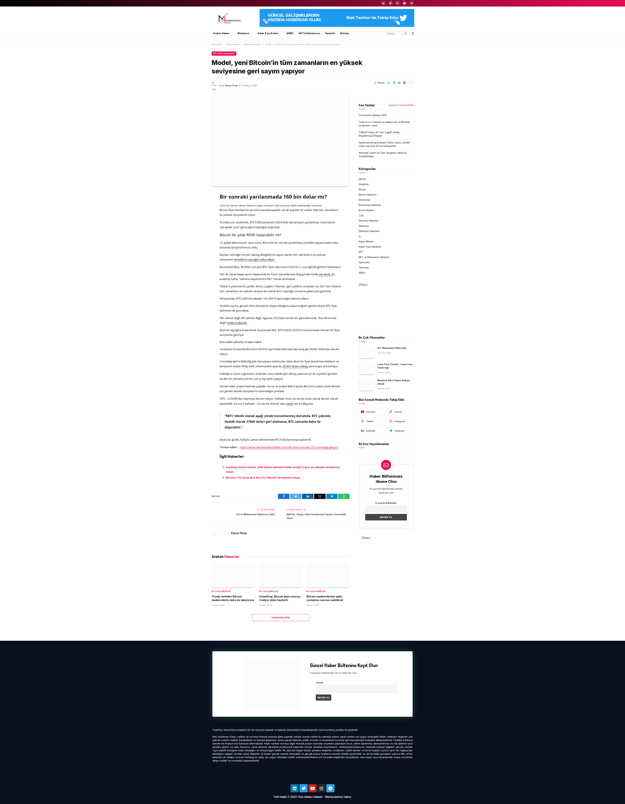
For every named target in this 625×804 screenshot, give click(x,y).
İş (360, 236)
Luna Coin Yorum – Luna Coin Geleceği (395, 366)
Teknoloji (364, 267)
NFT (361, 252)
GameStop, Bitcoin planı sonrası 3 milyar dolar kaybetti (279, 598)
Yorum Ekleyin (280, 617)
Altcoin (362, 179)
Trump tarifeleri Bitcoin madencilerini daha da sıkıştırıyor (233, 598)
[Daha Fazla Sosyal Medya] (410, 82)
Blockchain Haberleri (370, 205)
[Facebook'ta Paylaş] (394, 82)
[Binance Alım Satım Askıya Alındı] (367, 384)
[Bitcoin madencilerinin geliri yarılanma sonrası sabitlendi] (328, 575)
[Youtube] (312, 788)
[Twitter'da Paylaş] (399, 82)
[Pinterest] (200, 227)
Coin (361, 215)
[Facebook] (200, 202)
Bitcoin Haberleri (224, 53)
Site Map (217, 774)
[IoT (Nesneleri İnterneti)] (367, 352)
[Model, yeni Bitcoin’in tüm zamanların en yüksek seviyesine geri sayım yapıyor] (281, 141)
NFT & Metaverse (309, 33)
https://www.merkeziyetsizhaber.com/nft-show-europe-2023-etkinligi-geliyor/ (289, 447)
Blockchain (364, 200)
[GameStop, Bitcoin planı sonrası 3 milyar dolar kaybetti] (280, 575)
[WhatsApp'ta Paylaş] (388, 82)
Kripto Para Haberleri (370, 246)
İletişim (344, 33)
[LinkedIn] (200, 219)
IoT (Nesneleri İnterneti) (391, 348)
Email (320, 682)
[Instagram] (321, 788)
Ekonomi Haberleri (368, 220)
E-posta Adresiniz (386, 503)
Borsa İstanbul (366, 210)
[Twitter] (200, 210)
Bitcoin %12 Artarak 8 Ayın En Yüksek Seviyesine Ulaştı (263, 477)
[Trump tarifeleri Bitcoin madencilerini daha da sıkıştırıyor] (233, 575)
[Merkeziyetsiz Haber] (230, 18)
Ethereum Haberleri (369, 231)
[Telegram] (330, 788)
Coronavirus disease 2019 (373, 115)
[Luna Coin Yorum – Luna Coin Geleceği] (367, 368)
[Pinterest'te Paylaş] (404, 82)
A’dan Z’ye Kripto (267, 33)
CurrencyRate (405, 105)
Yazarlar (330, 33)
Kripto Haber (221, 33)
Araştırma (363, 184)
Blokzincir (244, 33)
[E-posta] (200, 235)
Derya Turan (231, 85)
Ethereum (364, 226)
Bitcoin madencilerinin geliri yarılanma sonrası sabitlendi (324, 598)
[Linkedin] (295, 788)
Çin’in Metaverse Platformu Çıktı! (255, 514)
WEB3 (289, 33)
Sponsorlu (364, 262)
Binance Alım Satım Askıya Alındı (393, 382)
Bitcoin (362, 189)
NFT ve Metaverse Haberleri (374, 257)
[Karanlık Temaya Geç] (412, 33)
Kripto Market (366, 241)
